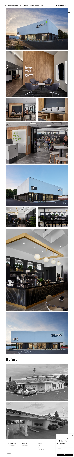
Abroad (26, 5)
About (20, 5)
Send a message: (61, 443)
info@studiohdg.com (26, 446)
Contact (31, 5)
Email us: (64, 441)
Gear (41, 5)
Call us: (61, 440)
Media (37, 5)
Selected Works (13, 5)
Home (5, 5)
